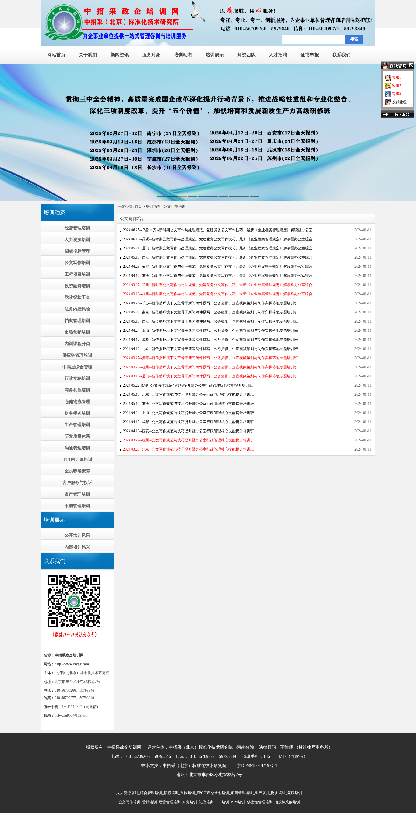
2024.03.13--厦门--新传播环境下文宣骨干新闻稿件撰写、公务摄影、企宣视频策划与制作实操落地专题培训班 (210, 376)
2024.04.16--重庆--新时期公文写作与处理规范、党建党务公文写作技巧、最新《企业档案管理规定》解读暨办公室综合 (217, 276)
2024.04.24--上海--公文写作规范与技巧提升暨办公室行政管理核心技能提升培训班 (188, 413)
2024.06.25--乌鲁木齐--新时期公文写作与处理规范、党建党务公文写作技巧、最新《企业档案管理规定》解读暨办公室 (217, 230)
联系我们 (341, 54)
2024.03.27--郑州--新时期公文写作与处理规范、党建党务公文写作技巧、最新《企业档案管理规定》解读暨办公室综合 (217, 285)
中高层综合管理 (77, 367)
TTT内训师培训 (77, 459)
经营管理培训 (77, 228)
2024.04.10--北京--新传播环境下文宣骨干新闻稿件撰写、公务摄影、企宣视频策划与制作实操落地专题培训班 (210, 349)
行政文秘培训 (77, 378)
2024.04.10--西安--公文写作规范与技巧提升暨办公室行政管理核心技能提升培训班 (188, 431)
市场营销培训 (77, 332)
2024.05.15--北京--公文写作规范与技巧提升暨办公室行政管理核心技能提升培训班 (188, 394)
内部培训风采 (77, 547)
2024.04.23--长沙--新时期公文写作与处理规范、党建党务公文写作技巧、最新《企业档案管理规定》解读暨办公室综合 (217, 266)
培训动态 (183, 54)
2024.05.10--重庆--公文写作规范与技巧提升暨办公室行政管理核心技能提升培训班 (188, 403)
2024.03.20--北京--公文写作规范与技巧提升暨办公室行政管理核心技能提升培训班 (188, 449)
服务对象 (151, 54)
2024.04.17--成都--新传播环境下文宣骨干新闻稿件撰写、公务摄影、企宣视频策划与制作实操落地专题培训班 (210, 340)
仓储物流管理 (77, 401)
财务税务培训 (77, 413)
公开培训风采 (77, 535)
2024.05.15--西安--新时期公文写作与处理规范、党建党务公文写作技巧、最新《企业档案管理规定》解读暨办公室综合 (217, 257)
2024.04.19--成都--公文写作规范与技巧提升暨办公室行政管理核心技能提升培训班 (188, 422)
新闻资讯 (120, 54)
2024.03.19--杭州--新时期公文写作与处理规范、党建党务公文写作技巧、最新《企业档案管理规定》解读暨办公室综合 (217, 294)
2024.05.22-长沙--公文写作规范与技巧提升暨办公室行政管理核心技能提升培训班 (188, 385)
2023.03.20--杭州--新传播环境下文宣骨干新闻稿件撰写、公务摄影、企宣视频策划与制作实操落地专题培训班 (210, 367)
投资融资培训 (77, 286)
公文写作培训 (77, 262)
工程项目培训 (77, 274)
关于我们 (88, 54)
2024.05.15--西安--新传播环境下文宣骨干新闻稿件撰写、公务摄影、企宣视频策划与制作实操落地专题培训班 (210, 321)
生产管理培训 (77, 424)
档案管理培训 (77, 320)
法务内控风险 (77, 309)
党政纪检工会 (77, 297)
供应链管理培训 (77, 355)
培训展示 (215, 54)
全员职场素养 (77, 471)
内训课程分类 (77, 343)
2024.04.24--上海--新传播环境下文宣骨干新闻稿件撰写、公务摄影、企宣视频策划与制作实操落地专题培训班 (210, 330)
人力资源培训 (77, 239)
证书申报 (310, 54)
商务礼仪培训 (77, 390)
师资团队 (246, 54)
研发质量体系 (77, 436)
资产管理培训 (77, 494)
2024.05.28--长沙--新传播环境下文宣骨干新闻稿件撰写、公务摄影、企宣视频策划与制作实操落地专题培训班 (210, 303)
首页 (138, 206)
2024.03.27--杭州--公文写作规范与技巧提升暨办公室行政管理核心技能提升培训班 (188, 440)
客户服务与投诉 (77, 482)
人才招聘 (278, 54)
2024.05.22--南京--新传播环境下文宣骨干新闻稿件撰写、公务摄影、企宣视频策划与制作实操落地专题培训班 (210, 312)
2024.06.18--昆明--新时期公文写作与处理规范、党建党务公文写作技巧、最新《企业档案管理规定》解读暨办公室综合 (217, 239)
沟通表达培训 (77, 448)
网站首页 (56, 54)
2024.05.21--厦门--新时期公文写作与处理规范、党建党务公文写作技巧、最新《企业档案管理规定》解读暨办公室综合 (217, 248)
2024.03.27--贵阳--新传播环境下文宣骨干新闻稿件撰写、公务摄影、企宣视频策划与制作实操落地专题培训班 (210, 358)
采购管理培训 (77, 506)
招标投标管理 (77, 251)
